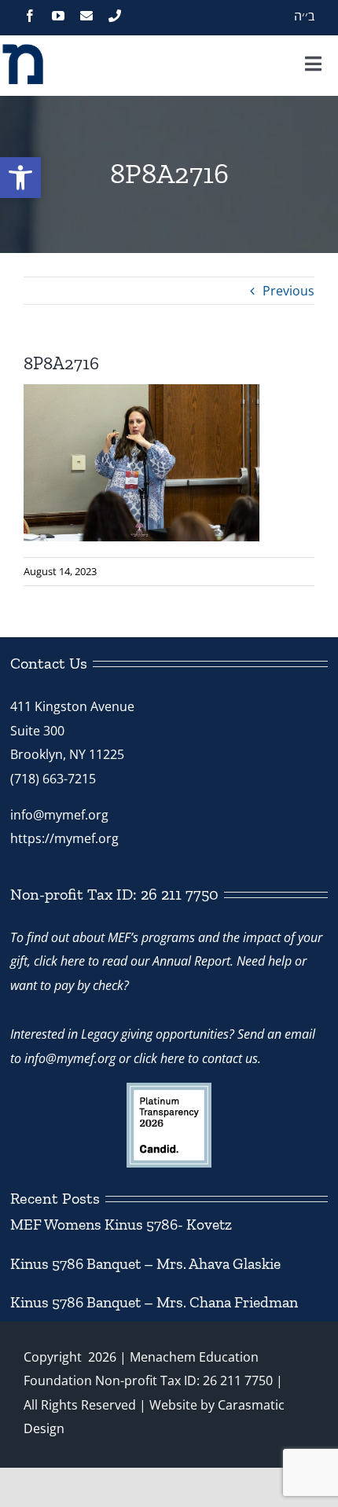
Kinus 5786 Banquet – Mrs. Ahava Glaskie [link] (145, 1264)
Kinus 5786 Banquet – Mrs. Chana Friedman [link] (154, 1302)
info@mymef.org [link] (59, 814)
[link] (20, 177)
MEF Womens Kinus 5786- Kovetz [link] (121, 1225)
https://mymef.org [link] (64, 838)
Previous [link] (288, 290)
